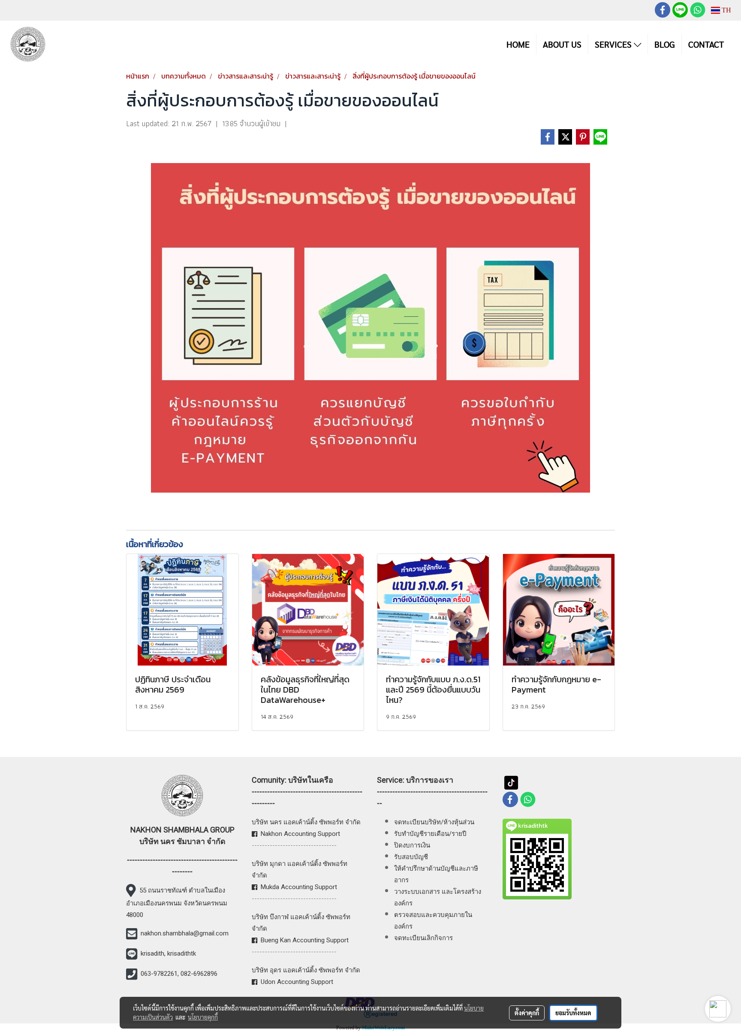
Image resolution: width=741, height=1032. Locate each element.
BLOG (664, 44)
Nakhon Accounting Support (300, 834)
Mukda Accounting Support (299, 887)
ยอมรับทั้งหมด (573, 1013)
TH (725, 10)
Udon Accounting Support (297, 982)
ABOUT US (562, 44)
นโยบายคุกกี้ (203, 1017)
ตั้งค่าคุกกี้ (527, 1013)
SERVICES (614, 44)
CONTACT (706, 44)
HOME (518, 44)
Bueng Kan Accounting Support (305, 940)
